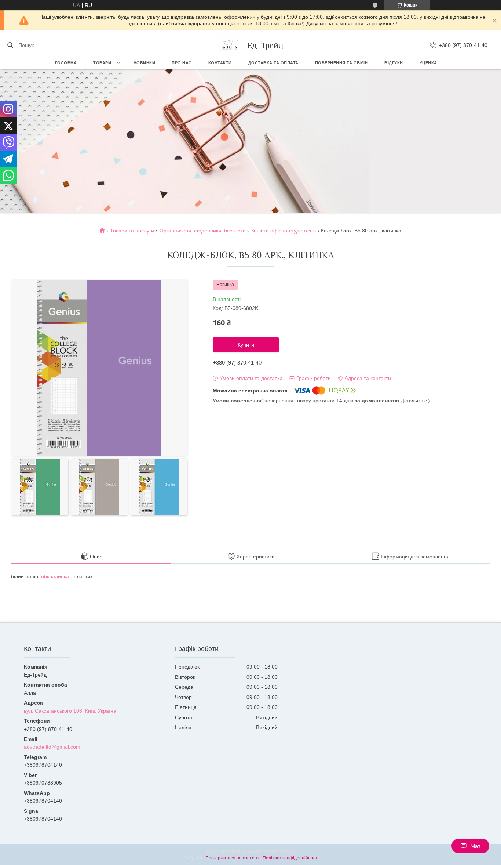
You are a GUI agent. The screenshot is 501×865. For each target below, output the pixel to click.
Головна (66, 63)
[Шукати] (10, 45)
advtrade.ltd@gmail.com (52, 747)
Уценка (428, 63)
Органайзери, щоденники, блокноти (203, 231)
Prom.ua (285, 851)
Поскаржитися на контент (232, 858)
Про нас (182, 63)
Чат (475, 846)
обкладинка (55, 576)
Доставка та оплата (273, 63)
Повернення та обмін (341, 63)
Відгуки (393, 63)
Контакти (220, 63)
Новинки (145, 63)
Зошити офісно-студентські (283, 231)
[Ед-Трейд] (229, 45)
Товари (102, 63)
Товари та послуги (132, 231)
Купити (246, 345)
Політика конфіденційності (291, 858)
